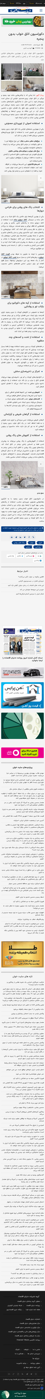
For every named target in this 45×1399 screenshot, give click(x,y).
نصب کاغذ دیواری (9, 257)
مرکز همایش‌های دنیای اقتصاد (30, 1323)
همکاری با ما (19, 1354)
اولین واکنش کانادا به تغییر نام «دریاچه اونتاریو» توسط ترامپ (23, 1005)
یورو (14, 3)
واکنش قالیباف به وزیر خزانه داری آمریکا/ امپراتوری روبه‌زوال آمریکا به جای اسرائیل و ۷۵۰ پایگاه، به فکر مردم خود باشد (24, 1234)
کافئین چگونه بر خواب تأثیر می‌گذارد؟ (31, 577)
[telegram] (16, 537)
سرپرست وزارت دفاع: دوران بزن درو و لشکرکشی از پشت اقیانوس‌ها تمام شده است (25, 1259)
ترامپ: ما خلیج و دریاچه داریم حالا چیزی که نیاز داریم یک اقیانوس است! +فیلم (24, 1137)
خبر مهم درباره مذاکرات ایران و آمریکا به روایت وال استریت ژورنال (24, 1207)
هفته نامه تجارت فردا (33, 1310)
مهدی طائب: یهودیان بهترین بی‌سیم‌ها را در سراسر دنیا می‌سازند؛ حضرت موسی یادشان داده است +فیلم (25, 774)
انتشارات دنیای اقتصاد (33, 1319)
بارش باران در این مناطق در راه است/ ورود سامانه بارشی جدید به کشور (23, 871)
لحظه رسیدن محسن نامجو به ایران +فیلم (30, 897)
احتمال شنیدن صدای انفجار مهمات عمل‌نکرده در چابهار (25, 1202)
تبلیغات (26, 1349)
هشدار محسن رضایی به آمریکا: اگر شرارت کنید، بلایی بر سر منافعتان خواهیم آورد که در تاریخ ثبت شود (24, 803)
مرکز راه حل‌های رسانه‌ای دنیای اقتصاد (27, 1336)
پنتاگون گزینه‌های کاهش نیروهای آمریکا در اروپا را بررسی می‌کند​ (25, 1113)
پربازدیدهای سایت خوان (22, 767)
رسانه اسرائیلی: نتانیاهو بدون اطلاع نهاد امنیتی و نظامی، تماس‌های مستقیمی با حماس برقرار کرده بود (24, 826)
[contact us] (13, 1374)
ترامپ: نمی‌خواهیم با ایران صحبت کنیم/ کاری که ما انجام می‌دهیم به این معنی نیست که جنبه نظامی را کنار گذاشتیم (24, 925)
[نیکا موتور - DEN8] (22, 672)
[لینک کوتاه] (33, 537)
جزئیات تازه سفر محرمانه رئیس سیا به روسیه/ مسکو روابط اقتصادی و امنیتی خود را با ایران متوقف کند (24, 1064)
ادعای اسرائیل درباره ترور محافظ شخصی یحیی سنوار (26, 883)
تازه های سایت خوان (22, 976)
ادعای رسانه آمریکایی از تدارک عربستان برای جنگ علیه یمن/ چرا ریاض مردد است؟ (23, 848)
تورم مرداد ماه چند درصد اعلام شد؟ (32, 1265)
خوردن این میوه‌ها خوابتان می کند (32, 590)
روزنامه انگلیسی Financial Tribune (28, 1340)
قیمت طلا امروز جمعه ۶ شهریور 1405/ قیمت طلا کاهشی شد (23, 1083)
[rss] (22, 1374)
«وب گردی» (26, 528)
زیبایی (28, 547)
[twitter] (25, 537)
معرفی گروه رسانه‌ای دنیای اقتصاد (28, 1301)
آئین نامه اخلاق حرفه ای (32, 1367)
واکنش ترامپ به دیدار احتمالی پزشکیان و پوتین (27, 1014)
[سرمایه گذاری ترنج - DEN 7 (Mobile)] (22, 21)
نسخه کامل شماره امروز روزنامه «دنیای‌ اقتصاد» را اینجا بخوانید (23, 659)
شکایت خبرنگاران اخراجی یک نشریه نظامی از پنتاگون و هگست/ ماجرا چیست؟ (25, 983)
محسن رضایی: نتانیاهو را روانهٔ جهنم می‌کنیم (28, 1107)
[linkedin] (20, 537)
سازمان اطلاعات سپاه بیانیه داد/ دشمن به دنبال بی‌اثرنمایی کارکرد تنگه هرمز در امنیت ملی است (24, 832)
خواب (31, 543)
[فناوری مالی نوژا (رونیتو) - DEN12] (22, 954)
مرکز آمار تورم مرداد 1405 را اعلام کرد (31, 1103)
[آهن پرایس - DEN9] (22, 695)
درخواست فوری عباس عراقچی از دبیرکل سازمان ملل (26, 789)
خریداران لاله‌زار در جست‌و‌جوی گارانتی (31, 581)
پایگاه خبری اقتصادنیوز (14, 1310)
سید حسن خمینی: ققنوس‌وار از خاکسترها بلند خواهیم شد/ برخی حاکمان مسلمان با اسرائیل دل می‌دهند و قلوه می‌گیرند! (23, 999)
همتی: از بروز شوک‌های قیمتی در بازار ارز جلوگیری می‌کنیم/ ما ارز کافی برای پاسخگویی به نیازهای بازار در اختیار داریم (23, 878)
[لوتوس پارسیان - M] (22, 1394)
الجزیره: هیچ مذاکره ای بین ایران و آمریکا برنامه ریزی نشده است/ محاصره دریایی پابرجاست (24, 1131)
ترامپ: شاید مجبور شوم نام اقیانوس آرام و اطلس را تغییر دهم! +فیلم (24, 1227)
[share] (18, 1374)
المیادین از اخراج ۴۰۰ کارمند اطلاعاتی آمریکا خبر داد (26, 1125)
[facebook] (29, 537)
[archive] (9, 1374)
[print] (12, 537)
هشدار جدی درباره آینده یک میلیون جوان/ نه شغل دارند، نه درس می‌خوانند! (23, 907)
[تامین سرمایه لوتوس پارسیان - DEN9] (22, 726)
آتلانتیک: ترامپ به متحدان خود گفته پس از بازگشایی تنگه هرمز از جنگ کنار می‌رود (24, 931)
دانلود (6, 201)
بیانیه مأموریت (21, 1363)
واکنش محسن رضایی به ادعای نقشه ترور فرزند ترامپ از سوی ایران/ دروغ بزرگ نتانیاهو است (23, 1044)
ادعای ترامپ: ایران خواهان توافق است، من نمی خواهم (25, 1070)
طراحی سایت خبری (35, 1388)
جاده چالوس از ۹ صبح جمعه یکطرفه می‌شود (28, 1009)
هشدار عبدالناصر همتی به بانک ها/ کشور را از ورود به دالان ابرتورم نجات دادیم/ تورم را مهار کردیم (24, 1057)
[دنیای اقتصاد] (20, 10)
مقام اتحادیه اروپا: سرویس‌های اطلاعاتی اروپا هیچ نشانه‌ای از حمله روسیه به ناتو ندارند (23, 1214)
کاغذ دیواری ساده (20, 220)
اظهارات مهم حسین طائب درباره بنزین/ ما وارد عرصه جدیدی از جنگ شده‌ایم (23, 914)
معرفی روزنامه (35, 1363)
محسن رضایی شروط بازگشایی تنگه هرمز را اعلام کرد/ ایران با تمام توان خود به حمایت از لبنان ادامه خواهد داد (23, 864)
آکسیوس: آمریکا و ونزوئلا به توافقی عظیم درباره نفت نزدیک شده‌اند (23, 1119)
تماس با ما (36, 1349)
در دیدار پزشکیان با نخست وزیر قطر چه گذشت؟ (27, 1273)
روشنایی (38, 547)
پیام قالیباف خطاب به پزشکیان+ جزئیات (31, 919)
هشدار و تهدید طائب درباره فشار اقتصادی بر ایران (27, 1278)
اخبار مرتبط (22, 571)
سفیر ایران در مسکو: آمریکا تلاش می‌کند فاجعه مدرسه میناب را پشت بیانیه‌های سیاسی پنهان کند (23, 1196)
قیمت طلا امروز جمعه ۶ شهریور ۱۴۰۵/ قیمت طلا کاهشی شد (23, 816)
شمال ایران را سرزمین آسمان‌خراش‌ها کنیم (30, 594)
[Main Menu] (41, 10)
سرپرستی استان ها (34, 1354)
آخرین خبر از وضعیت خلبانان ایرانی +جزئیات (29, 820)
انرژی (40, 543)
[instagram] (36, 1374)
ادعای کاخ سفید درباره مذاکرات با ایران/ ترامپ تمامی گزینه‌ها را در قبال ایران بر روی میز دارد (23, 1050)
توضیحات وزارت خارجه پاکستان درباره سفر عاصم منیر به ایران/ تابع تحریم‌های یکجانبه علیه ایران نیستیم (23, 810)
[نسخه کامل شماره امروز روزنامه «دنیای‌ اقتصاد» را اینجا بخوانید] (22, 641)
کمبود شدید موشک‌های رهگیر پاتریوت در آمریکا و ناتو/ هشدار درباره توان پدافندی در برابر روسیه (23, 1180)
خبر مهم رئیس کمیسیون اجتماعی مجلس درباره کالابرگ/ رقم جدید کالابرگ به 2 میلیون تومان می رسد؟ (23, 1088)
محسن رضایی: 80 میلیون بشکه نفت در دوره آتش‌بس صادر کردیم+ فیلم (23, 1160)
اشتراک (17, 1349)
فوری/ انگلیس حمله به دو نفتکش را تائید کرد (28, 901)
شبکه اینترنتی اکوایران (15, 1305)
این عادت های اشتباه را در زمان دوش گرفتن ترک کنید (26, 585)
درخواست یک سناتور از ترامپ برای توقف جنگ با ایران (25, 1240)
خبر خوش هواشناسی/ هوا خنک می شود (30, 1074)
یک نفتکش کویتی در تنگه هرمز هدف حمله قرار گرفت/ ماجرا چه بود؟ (23, 1245)
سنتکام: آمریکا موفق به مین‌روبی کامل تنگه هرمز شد (26, 1018)
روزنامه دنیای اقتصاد (33, 1305)
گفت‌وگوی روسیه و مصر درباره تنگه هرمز (30, 1175)
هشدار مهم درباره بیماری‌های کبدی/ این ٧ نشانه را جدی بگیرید (23, 1022)
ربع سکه (36, 3)
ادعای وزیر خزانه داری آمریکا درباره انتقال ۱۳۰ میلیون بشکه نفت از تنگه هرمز (24, 1028)
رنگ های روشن (19, 543)
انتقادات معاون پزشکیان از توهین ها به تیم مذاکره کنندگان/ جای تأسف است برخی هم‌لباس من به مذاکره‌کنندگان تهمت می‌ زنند (22, 890)
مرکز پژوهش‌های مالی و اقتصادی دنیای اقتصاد (24, 1332)
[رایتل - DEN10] (22, 752)
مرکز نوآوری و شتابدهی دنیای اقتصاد (27, 1327)
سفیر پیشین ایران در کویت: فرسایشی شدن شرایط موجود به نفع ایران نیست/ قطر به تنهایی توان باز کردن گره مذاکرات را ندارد (23, 782)
